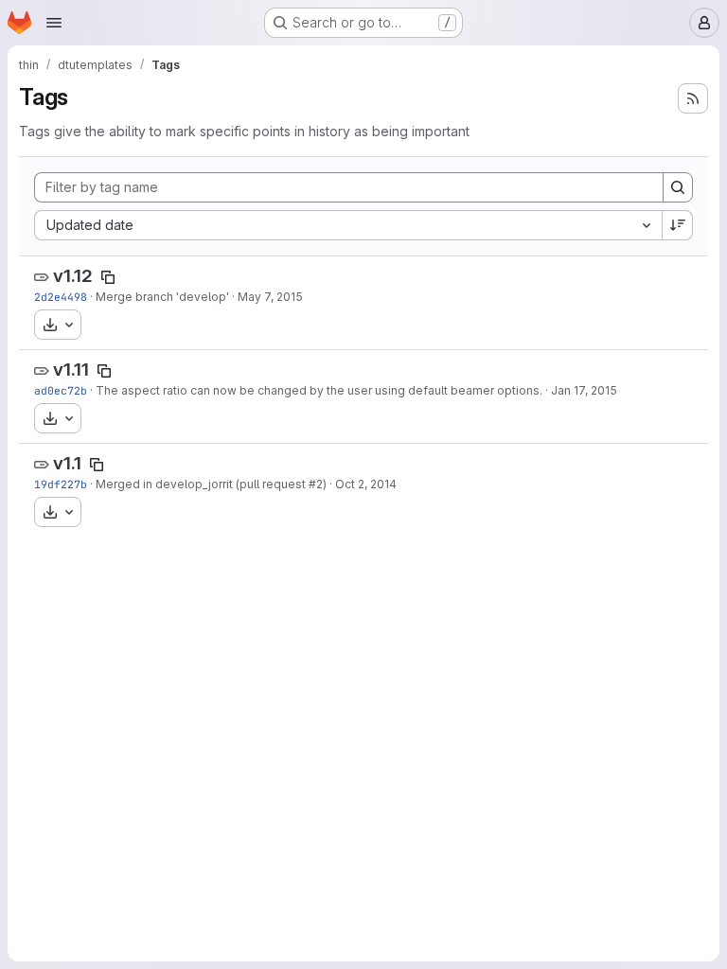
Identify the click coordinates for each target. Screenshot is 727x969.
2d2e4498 (60, 297)
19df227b (60, 484)
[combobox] (348, 225)
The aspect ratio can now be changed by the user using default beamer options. (319, 390)
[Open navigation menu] (54, 23)
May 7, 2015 (270, 297)
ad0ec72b (60, 390)
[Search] (678, 187)
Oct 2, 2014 (366, 484)
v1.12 (73, 276)
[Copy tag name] (108, 277)
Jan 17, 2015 (584, 390)
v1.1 (67, 463)
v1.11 (71, 369)
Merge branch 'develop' (162, 297)
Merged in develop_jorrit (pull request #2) (211, 484)
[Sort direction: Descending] (678, 225)
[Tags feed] (693, 98)
